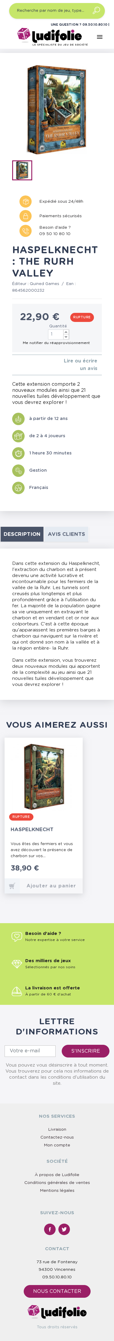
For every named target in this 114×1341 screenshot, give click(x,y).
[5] (33, 365)
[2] (18, 365)
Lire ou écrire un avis (80, 365)
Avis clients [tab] (66, 534)
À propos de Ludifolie (57, 1175)
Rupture (82, 317)
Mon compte (57, 1145)
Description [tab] (22, 534)
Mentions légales (57, 1191)
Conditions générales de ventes (57, 1183)
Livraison (57, 1129)
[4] (28, 365)
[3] (23, 365)
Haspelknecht (32, 829)
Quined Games (44, 284)
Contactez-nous (57, 1137)
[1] (14, 365)
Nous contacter (57, 1291)
